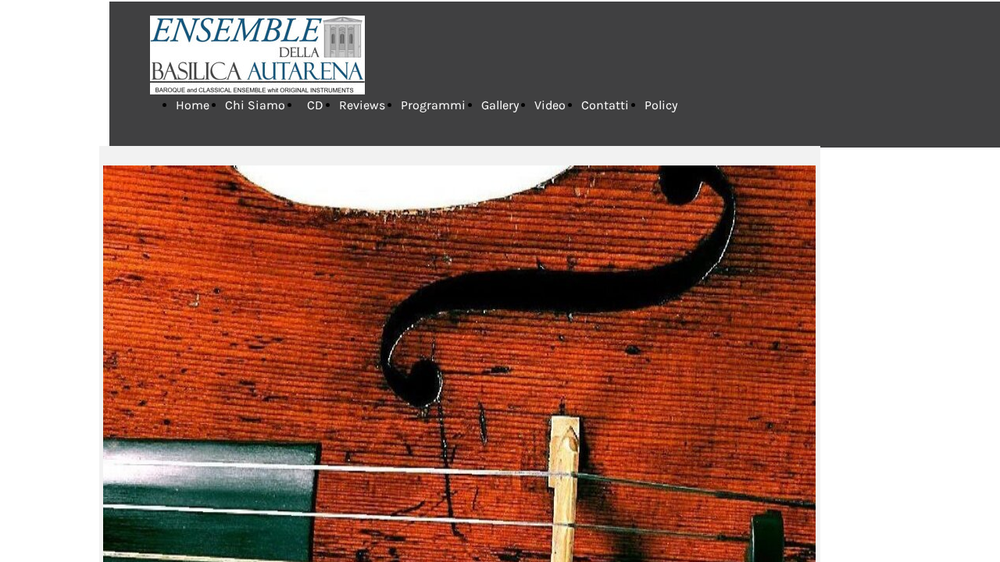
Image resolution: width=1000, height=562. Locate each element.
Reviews (362, 105)
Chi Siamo (255, 105)
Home (192, 105)
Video (550, 105)
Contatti (605, 105)
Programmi (433, 105)
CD (312, 105)
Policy (661, 105)
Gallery (500, 105)
